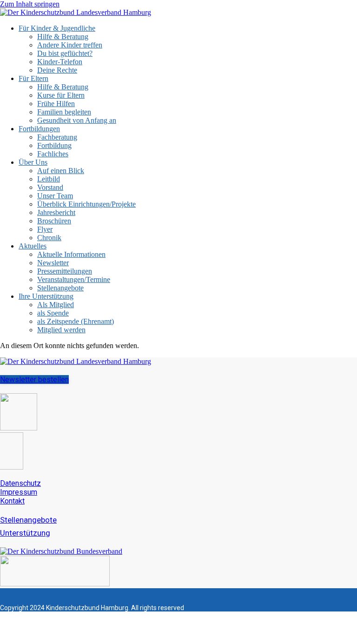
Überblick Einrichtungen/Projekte (86, 204)
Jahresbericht (56, 212)
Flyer (45, 229)
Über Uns (33, 162)
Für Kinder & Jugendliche (57, 28)
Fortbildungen (39, 129)
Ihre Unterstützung (46, 296)
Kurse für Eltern (61, 95)
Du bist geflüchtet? (65, 53)
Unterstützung (25, 532)
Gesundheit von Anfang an (76, 120)
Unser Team (55, 196)
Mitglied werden (61, 330)
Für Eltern (33, 78)
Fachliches (52, 154)
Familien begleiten (64, 112)
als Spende (53, 313)
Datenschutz (20, 483)
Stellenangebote (60, 288)
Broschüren (54, 221)
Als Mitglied (55, 305)
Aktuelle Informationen (71, 254)
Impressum (18, 492)
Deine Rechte (57, 70)
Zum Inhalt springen (30, 4)
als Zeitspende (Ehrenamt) (75, 321)
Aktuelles (32, 246)
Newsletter (53, 263)
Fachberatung (57, 137)
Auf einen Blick (60, 171)
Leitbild (48, 179)
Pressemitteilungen (64, 271)
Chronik (49, 238)
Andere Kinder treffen (69, 45)
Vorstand (50, 187)
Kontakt (12, 501)
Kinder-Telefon (59, 62)
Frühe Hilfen (56, 103)
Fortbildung (54, 145)
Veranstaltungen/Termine (73, 279)
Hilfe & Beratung (62, 36)
